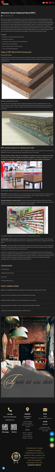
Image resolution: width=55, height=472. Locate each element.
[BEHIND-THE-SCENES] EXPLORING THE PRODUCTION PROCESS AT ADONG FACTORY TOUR (23, 290)
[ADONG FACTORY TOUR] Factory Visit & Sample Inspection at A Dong (18, 300)
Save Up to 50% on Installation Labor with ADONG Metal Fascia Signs (18, 295)
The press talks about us (7, 280)
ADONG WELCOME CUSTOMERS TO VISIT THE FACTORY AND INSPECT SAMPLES (20, 305)
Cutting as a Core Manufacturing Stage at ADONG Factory (16, 310)
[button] (53, 2)
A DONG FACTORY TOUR (7, 273)
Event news (4, 277)
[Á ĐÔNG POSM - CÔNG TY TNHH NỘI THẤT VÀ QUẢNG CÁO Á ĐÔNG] (7, 3)
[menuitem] (43, 2)
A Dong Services (5, 269)
